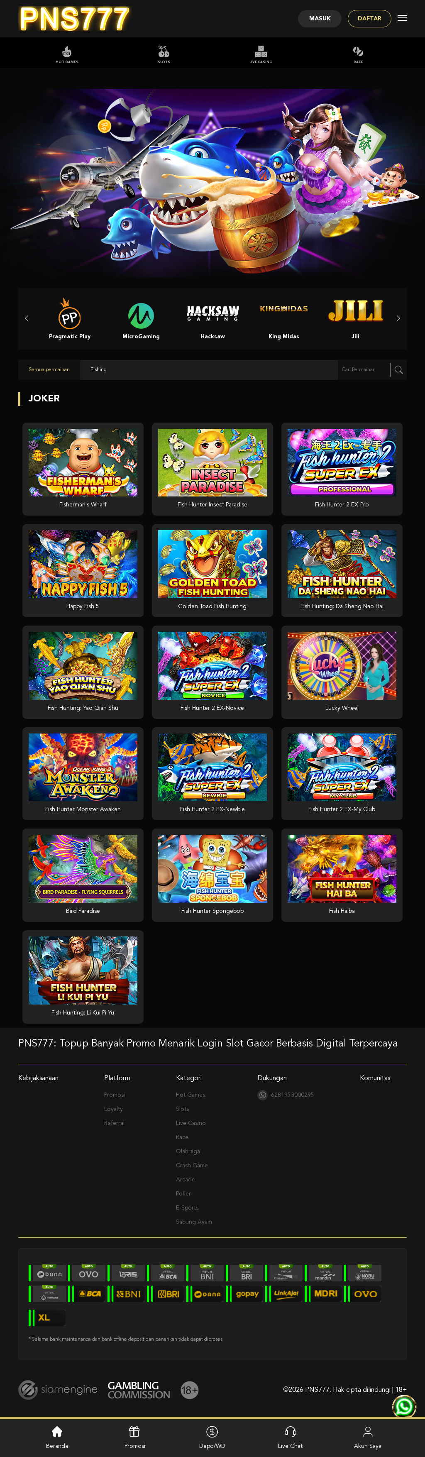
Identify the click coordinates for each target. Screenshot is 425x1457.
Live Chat (290, 1446)
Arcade (185, 1180)
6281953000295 (292, 1095)
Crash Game (192, 1166)
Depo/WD (212, 1446)
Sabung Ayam (194, 1222)
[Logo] (75, 18)
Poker (183, 1194)
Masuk (320, 19)
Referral (114, 1123)
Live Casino (261, 62)
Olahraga (188, 1151)
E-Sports (187, 1208)
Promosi (114, 1095)
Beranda (57, 1446)
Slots (164, 62)
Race (358, 62)
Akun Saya (367, 1446)
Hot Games (67, 62)
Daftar (369, 19)
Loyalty (113, 1109)
